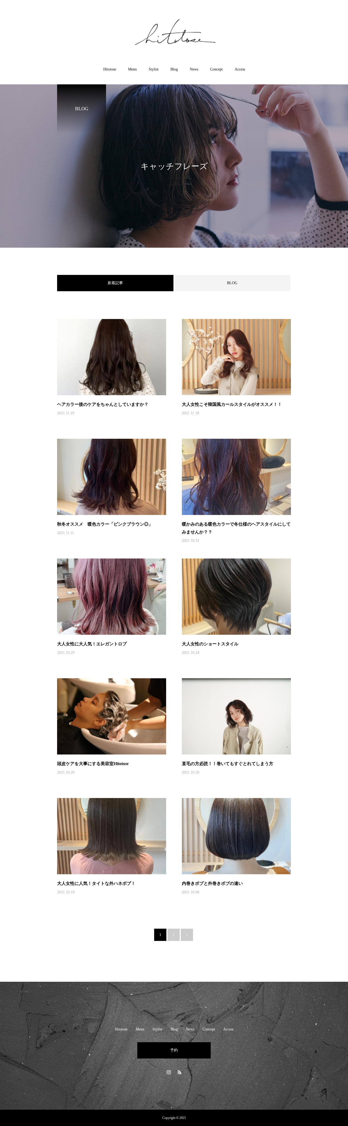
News (194, 69)
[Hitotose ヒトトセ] (174, 33)
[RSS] (179, 1072)
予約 (174, 1050)
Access (240, 69)
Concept (216, 69)
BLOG (232, 283)
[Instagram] (168, 1072)
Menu (132, 69)
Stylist (154, 69)
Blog (174, 69)
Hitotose (109, 69)
